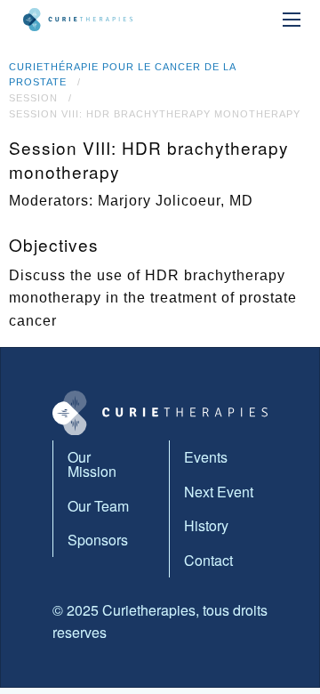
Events (206, 457)
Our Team (98, 506)
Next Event (218, 491)
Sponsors (98, 539)
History (206, 525)
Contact (208, 560)
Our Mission (92, 464)
